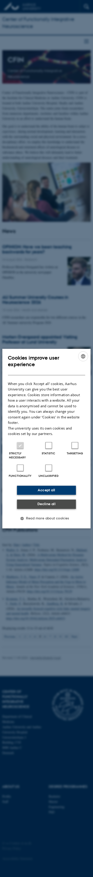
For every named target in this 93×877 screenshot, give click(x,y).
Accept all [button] (46, 490)
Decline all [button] (46, 504)
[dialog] (46, 438)
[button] (46, 518)
